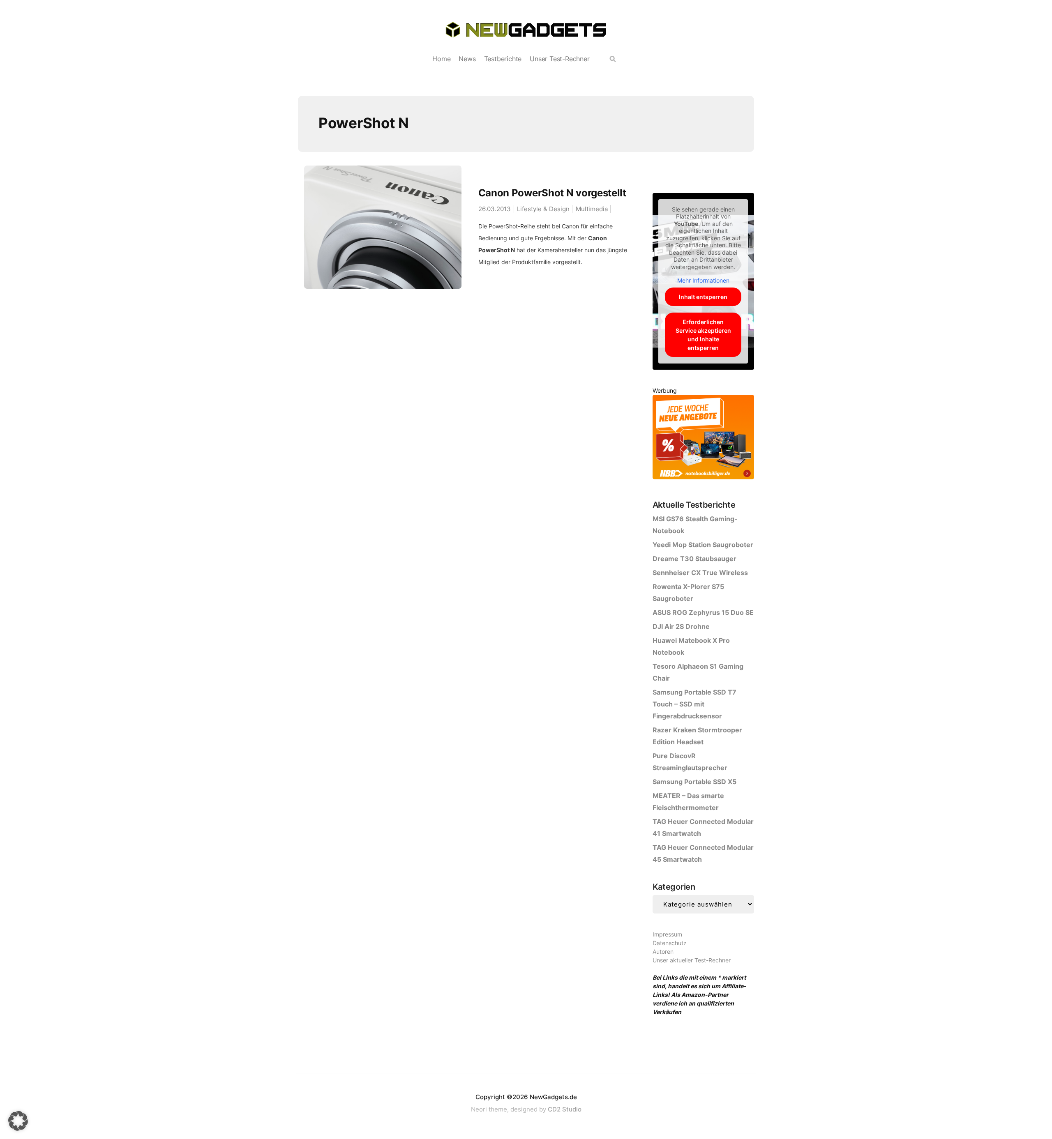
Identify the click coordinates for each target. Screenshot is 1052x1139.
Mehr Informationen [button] (703, 280)
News (467, 59)
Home (441, 59)
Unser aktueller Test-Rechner (692, 960)
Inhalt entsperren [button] (703, 296)
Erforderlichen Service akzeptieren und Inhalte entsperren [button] (703, 334)
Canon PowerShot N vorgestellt (552, 193)
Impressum (667, 934)
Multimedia (592, 209)
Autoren (663, 951)
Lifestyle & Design (543, 209)
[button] (18, 1121)
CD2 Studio (564, 1109)
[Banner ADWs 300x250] (703, 438)
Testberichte (503, 59)
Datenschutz (670, 942)
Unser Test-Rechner (559, 59)
